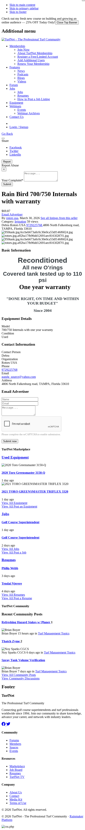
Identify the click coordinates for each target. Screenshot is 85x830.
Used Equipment (15, 457)
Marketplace (17, 766)
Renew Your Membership (33, 63)
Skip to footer (17, 12)
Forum (13, 85)
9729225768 (34, 225)
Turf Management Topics (53, 633)
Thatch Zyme (11, 641)
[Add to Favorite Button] (3, 138)
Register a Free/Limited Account (37, 56)
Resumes (23, 95)
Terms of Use (17, 803)
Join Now (23, 49)
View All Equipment (14, 503)
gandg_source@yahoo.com (19, 376)
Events (21, 109)
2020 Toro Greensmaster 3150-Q (23, 472)
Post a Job (20, 552)
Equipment (16, 102)
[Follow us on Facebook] (4, 724)
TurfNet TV (17, 777)
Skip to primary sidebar (24, 8)
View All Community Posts (19, 675)
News (21, 71)
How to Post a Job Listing (33, 99)
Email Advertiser (12, 214)
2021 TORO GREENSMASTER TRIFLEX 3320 (35, 491)
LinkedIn (15, 154)
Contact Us (16, 116)
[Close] (83, 0)
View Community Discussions (21, 678)
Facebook (15, 147)
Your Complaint (12, 180)
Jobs (12, 88)
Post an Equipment (25, 506)
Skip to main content (22, 4)
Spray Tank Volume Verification (23, 660)
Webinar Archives (28, 113)
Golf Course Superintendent (20, 522)
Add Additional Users (31, 60)
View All (8, 506)
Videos (21, 81)
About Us (15, 792)
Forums (14, 740)
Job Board (15, 769)
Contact (14, 796)
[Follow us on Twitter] (8, 724)
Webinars (15, 106)
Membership (17, 46)
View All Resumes (13, 594)
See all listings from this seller (59, 218)
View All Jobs (10, 549)
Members (15, 744)
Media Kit (15, 799)
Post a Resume (23, 598)
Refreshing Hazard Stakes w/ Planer (26, 622)
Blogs (21, 78)
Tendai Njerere (12, 583)
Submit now (10, 441)
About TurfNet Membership (34, 53)
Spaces (13, 747)
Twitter (13, 151)
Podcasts (22, 74)
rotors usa (12, 218)
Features (14, 67)
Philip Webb (10, 568)
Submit (7, 184)
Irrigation (20, 221)
